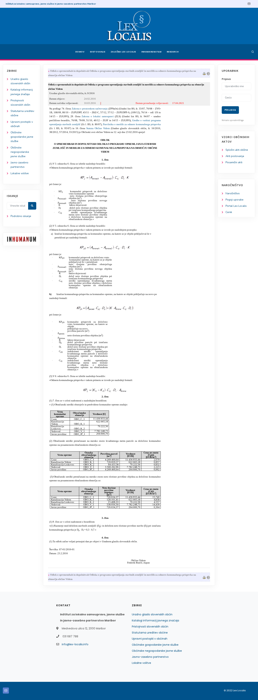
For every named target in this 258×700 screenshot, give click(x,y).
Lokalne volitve (20, 173)
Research (173, 51)
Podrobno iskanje (21, 216)
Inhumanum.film (151, 51)
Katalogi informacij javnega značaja (155, 620)
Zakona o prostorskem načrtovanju (90, 108)
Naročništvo (233, 193)
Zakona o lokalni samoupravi (98, 116)
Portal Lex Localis (236, 206)
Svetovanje (97, 51)
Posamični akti (234, 162)
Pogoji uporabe (234, 199)
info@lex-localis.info (75, 644)
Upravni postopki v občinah (149, 639)
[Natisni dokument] (204, 73)
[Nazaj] (208, 73)
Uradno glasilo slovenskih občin (152, 614)
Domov (80, 51)
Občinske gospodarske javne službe (22, 137)
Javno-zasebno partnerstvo (150, 657)
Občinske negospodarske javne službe (20, 152)
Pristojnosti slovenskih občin (150, 626)
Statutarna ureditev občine (150, 632)
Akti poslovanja (235, 156)
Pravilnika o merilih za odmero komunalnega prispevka (132, 124)
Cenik (229, 212)
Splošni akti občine (237, 150)
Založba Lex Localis (123, 51)
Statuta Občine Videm (98, 128)
